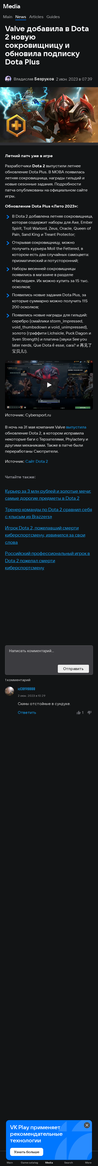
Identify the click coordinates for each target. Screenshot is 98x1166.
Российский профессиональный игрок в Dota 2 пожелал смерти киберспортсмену (47, 560)
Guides (53, 16)
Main (7, 16)
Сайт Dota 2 (36, 461)
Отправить (73, 668)
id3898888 (26, 689)
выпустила (76, 426)
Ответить (27, 712)
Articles (36, 16)
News (20, 16)
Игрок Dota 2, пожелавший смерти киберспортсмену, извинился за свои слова (45, 535)
